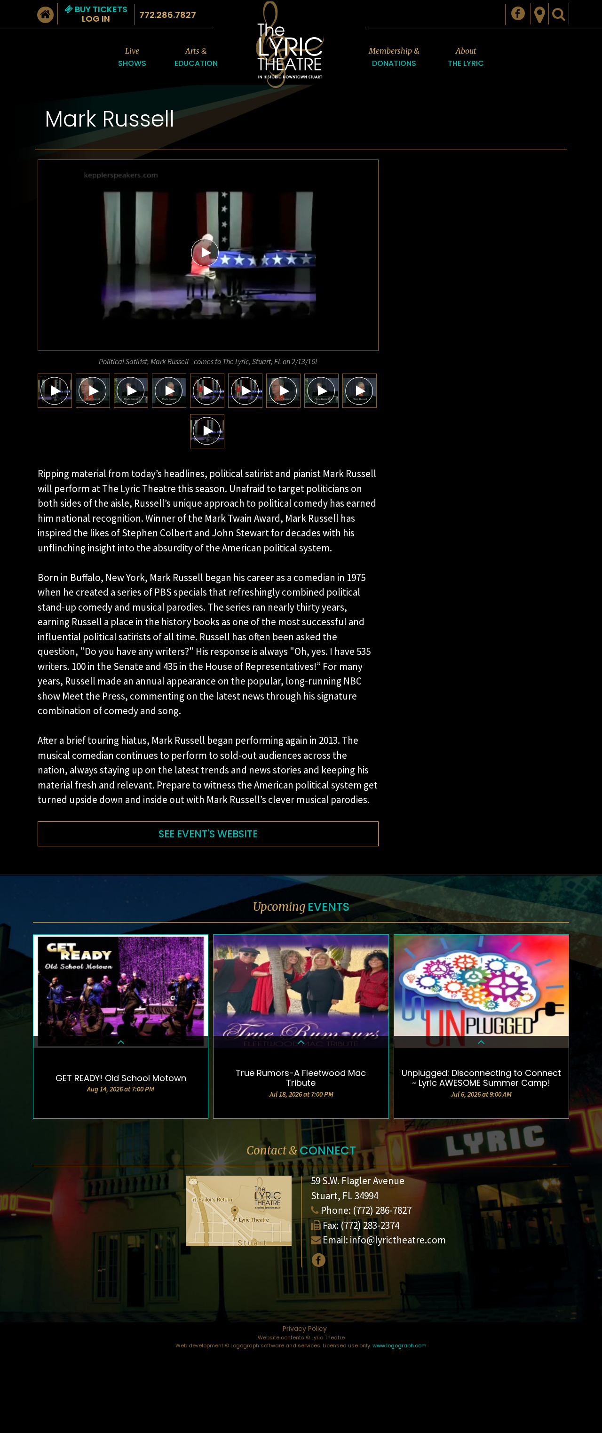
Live (132, 57)
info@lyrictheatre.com (398, 1240)
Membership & (394, 57)
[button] (205, 252)
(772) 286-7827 (382, 1210)
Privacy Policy (305, 1328)
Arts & (196, 57)
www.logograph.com (399, 1345)
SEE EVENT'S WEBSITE (208, 834)
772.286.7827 (167, 15)
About (466, 57)
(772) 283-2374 (370, 1225)
